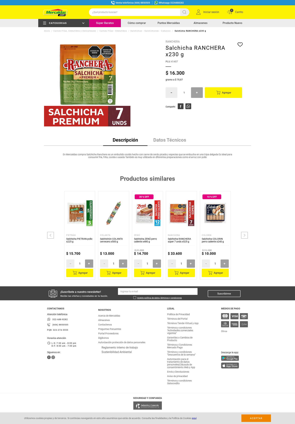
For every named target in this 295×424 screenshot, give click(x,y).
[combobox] (139, 12)
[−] (171, 92)
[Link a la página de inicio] (47, 31)
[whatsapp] (188, 106)
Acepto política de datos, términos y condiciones (159, 298)
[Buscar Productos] (185, 12)
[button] (50, 235)
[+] (197, 92)
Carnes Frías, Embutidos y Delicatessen (74, 31)
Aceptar (256, 418)
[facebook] (181, 106)
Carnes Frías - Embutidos (113, 31)
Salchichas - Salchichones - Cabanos (150, 31)
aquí (194, 418)
